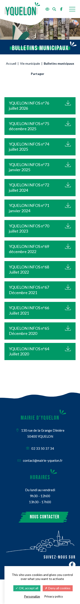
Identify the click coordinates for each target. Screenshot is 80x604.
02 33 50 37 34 (42, 448)
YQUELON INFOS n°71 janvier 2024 (29, 208)
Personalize (32, 596)
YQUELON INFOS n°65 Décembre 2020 (29, 331)
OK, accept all (28, 588)
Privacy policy (53, 596)
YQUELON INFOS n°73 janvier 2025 (29, 167)
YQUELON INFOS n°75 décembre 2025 (29, 126)
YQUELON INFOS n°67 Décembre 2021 (29, 290)
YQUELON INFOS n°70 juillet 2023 (29, 228)
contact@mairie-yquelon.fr (42, 460)
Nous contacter (44, 517)
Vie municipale (30, 63)
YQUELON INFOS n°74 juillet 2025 (29, 147)
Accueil (11, 63)
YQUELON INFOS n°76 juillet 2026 (29, 106)
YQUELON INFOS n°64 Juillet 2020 (29, 351)
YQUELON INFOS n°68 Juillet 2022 (29, 269)
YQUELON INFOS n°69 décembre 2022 (29, 249)
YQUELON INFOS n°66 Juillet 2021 (29, 310)
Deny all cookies (59, 588)
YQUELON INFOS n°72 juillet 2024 (29, 187)
